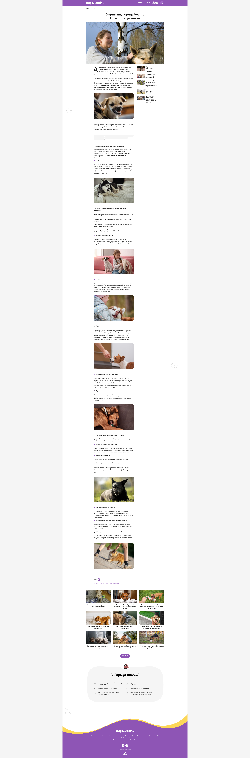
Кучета (140, 2)
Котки (148, 2)
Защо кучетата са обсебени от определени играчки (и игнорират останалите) (151, 606)
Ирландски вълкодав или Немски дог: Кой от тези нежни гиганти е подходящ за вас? (151, 83)
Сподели (95, 579)
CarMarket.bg (147, 735)
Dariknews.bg (130, 735)
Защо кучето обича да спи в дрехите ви (125, 627)
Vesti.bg (136, 735)
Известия (125, 741)
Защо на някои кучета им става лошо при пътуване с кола (98, 647)
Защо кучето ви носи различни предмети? (98, 627)
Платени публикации (117, 739)
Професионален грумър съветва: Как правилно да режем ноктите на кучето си (151, 99)
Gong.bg (101, 735)
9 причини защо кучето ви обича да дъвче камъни (152, 647)
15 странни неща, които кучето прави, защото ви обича (125, 647)
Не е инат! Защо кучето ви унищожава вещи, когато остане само (125, 606)
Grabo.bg (113, 735)
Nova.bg (140, 735)
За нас (119, 737)
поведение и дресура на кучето (101, 583)
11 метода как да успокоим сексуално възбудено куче (151, 76)
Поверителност (126, 739)
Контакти (129, 737)
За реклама (123, 737)
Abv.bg (90, 735)
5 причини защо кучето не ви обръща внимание (150, 91)
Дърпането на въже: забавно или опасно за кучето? (98, 605)
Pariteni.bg (119, 735)
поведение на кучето (114, 583)
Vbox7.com (95, 735)
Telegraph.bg (158, 735)
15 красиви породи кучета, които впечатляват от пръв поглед (150, 69)
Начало (87, 8)
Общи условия (129, 749)
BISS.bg (152, 735)
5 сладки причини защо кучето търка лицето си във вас (151, 627)
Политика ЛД (132, 739)
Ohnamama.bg (107, 735)
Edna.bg (124, 735)
